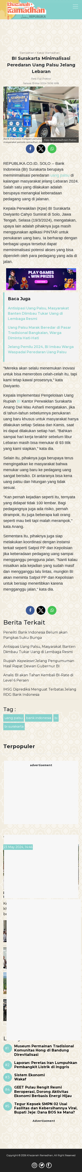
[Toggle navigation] (64, 6)
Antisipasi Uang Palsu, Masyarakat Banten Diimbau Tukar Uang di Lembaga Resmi (38, 313)
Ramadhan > (28, 52)
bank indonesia (38, 718)
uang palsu (60, 175)
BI (19, 401)
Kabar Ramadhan (48, 52)
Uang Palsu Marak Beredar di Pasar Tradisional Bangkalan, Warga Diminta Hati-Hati (39, 332)
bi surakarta (14, 726)
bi (56, 718)
